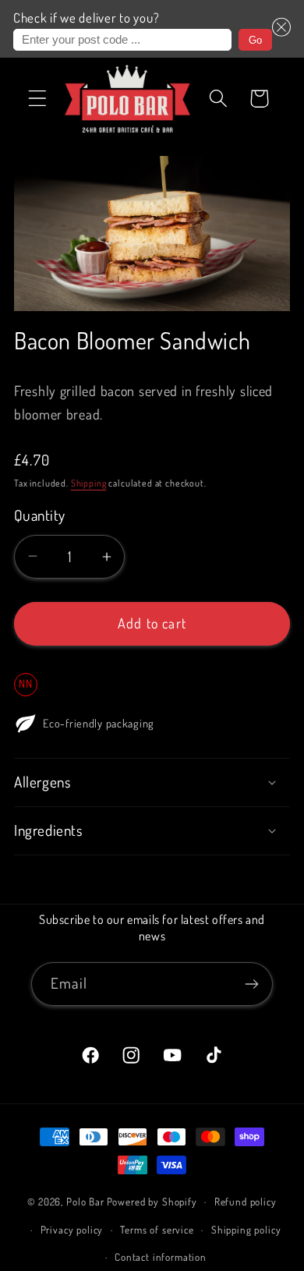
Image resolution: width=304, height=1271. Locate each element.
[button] (281, 29)
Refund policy (245, 1201)
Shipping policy (246, 1229)
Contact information (161, 1256)
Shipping (89, 483)
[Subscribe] (251, 984)
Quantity (39, 515)
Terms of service (156, 1229)
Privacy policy (72, 1229)
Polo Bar (85, 1201)
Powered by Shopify (152, 1201)
